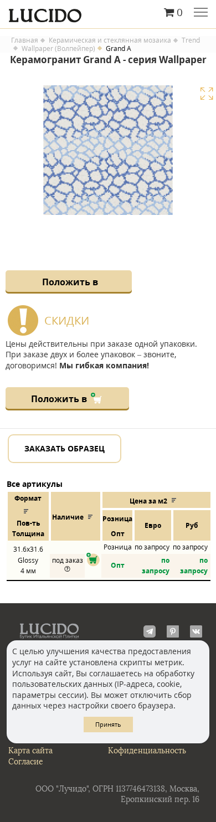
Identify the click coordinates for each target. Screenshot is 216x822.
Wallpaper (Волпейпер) (58, 49)
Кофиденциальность (147, 751)
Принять (108, 724)
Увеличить (206, 94)
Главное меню (201, 13)
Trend (191, 40)
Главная (24, 40)
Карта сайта (30, 751)
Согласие (25, 762)
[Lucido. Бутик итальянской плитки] (108, 13)
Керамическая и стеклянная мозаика (110, 40)
